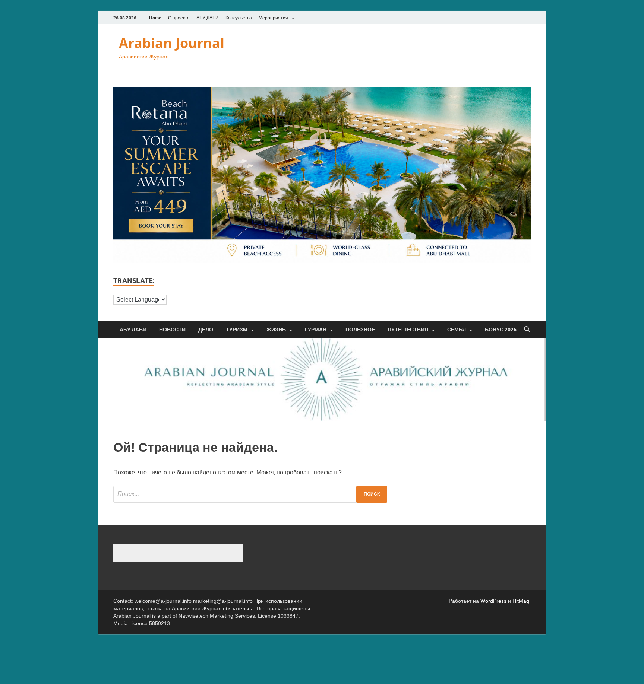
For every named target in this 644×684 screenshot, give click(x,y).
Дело (205, 330)
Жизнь (276, 330)
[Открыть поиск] (527, 329)
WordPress (493, 601)
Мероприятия (273, 17)
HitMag (520, 601)
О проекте (179, 17)
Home (155, 17)
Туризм (236, 330)
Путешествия (408, 330)
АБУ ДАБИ (207, 17)
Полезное (360, 330)
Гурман (315, 330)
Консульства (238, 17)
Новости (172, 330)
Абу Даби (133, 330)
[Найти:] (250, 494)
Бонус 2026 (501, 330)
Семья (456, 330)
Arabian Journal (171, 43)
